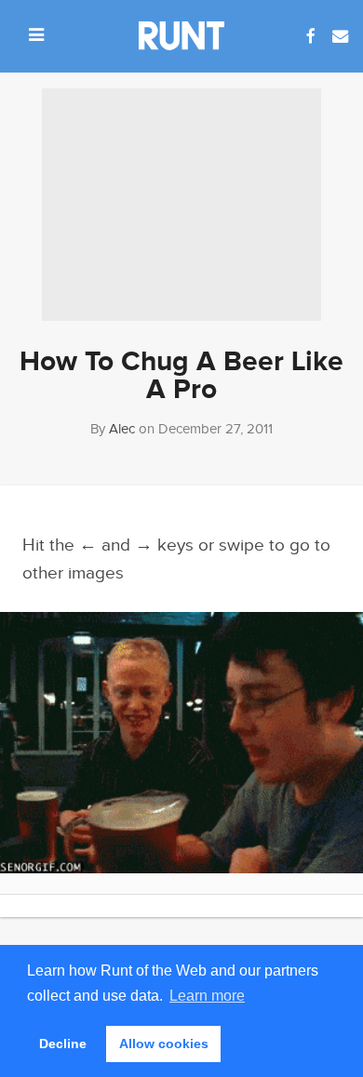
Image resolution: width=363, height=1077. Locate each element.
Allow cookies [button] (163, 1043)
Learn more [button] (207, 996)
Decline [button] (63, 1043)
